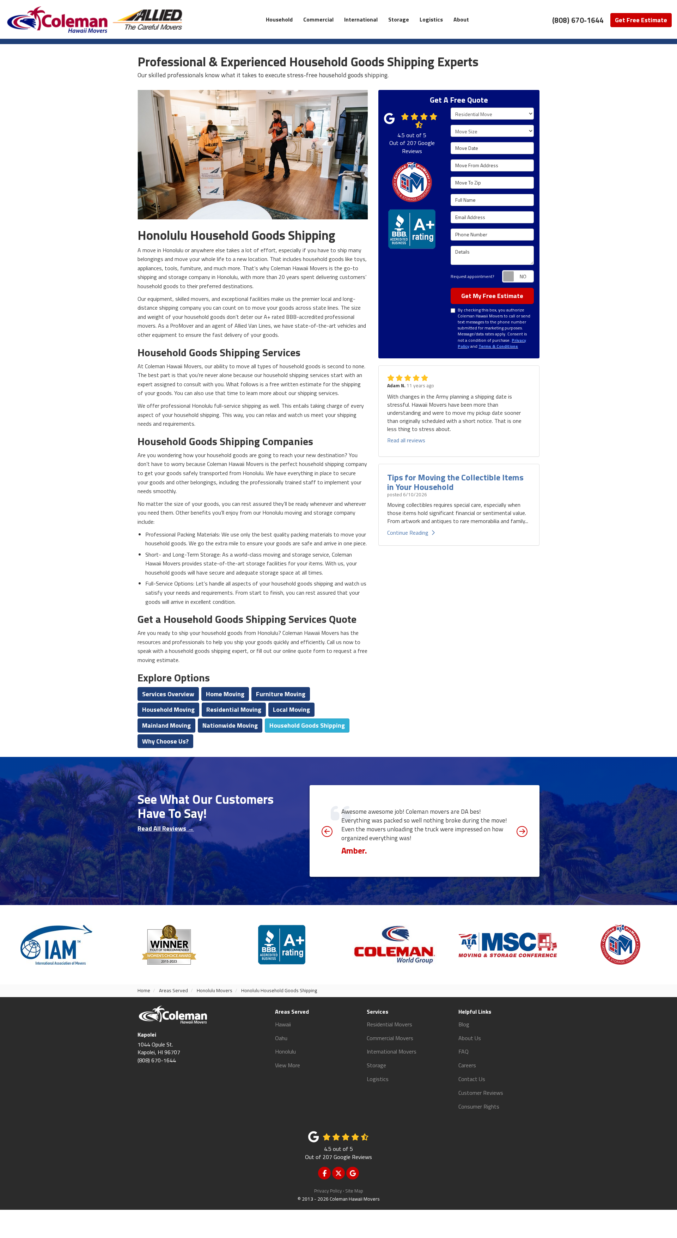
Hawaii (283, 1024)
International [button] (361, 19)
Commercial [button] (318, 19)
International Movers (391, 1051)
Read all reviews (406, 440)
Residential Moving (233, 709)
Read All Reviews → (166, 828)
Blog (463, 1024)
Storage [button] (398, 19)
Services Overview (168, 694)
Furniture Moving (280, 694)
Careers (467, 1065)
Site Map (354, 1190)
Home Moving (225, 694)
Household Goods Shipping (307, 725)
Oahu (281, 1038)
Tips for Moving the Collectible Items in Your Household (455, 482)
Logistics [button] (431, 19)
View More (287, 1065)
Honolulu (285, 1051)
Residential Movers (389, 1024)
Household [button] (279, 19)
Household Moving (168, 709)
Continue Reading (407, 532)
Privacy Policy (328, 1190)
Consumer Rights (478, 1106)
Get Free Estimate (641, 20)
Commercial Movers (390, 1038)
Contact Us (471, 1079)
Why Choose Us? (165, 741)
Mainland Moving (166, 725)
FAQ (463, 1051)
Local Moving (291, 709)
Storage (376, 1065)
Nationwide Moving (230, 725)
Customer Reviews (480, 1092)
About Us (469, 1038)
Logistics (378, 1079)
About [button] (461, 19)
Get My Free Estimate (492, 296)
